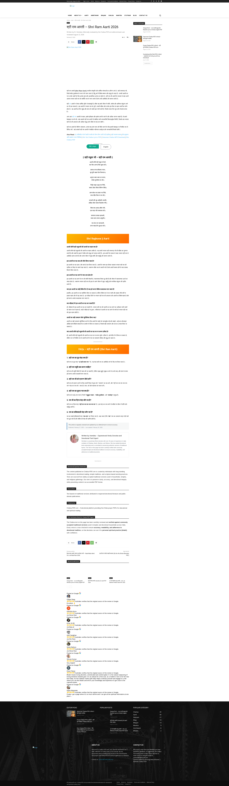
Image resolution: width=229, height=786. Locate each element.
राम (70, 104)
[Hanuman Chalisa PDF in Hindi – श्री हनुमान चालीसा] (137, 39)
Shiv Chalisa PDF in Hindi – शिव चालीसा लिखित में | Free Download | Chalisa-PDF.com (85, 729)
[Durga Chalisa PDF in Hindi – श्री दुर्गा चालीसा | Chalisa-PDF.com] (137, 48)
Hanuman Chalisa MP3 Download (113, 137)
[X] (156, 1)
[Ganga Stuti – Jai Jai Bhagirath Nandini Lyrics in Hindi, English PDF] (76, 572)
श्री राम (74, 117)
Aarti (72, 20)
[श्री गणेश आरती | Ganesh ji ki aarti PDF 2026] (98, 572)
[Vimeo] (159, 1)
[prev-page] (68, 587)
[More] (96, 42)
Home (68, 20)
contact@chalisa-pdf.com (106, 759)
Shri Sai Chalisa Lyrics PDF (92, 137)
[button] (160, 15)
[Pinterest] (88, 42)
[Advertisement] (128, 8)
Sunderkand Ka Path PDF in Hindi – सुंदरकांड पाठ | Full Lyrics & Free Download (152, 56)
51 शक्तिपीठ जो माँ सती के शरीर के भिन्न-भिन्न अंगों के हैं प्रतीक (92, 134)
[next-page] (71, 587)
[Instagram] (154, 1)
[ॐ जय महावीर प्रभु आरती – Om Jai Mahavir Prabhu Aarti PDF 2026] (119, 572)
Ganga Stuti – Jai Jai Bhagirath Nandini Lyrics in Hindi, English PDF (119, 713)
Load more (147, 63)
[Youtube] (161, 1)
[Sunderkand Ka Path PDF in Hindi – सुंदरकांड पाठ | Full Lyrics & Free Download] (137, 56)
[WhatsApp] (92, 42)
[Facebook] (151, 1)
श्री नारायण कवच (116, 134)
